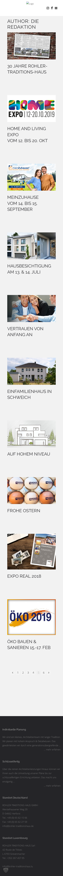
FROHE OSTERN (23, 510)
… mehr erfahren (52, 749)
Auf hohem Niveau (28, 454)
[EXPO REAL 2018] (31, 551)
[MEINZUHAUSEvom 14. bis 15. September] (31, 177)
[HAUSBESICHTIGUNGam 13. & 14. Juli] (31, 245)
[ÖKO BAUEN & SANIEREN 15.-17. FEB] (31, 617)
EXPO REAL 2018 (24, 576)
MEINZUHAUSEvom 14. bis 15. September (23, 203)
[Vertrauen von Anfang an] (31, 308)
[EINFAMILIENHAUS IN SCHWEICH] (31, 371)
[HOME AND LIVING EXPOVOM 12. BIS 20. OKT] (31, 108)
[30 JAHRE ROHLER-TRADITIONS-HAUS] (31, 45)
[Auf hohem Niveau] (31, 433)
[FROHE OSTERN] (31, 490)
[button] (6, 870)
